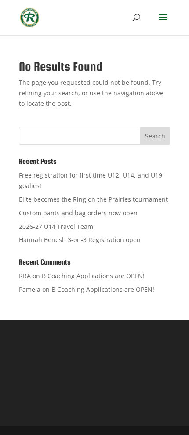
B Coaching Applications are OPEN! (93, 276)
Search (155, 136)
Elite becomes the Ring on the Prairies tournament (93, 199)
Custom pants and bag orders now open (78, 213)
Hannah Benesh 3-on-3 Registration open (80, 240)
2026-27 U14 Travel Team (56, 226)
